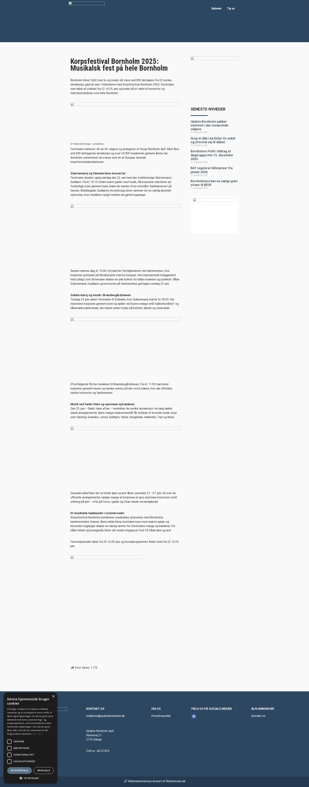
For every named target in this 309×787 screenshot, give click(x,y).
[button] (30, 778)
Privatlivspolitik (161, 716)
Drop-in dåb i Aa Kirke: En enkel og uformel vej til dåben (213, 140)
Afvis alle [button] (43, 770)
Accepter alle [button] (19, 770)
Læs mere (38, 733)
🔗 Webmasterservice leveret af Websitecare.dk (154, 781)
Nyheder (217, 8)
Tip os (231, 8)
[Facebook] (193, 716)
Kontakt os (258, 716)
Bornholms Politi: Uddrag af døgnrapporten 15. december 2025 (212, 155)
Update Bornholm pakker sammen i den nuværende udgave (209, 125)
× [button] (53, 696)
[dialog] (30, 738)
